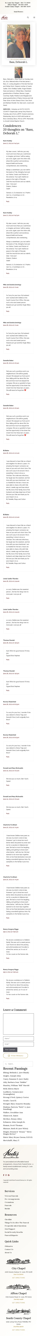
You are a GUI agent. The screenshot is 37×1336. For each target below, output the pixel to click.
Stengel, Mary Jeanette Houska (16, 1104)
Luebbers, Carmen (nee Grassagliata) (13, 1093)
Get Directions (18, 1277)
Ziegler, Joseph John (12, 1076)
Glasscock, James (10, 1115)
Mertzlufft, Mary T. (11, 1140)
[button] (28, 17)
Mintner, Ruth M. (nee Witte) (15, 1128)
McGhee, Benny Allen (12, 1119)
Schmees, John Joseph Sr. (14, 1122)
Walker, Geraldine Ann (13, 1112)
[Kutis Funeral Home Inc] (4, 17)
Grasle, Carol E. (10, 1100)
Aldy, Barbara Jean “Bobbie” (15, 1082)
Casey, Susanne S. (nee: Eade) (15, 1079)
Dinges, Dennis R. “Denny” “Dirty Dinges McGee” (17, 1133)
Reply (7, 201)
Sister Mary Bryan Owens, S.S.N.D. (18, 1137)
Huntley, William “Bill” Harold (16, 1085)
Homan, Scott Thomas (12, 1125)
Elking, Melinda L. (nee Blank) (16, 1072)
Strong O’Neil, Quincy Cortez (16, 1097)
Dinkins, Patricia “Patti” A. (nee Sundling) (16, 1108)
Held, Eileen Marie (11, 1089)
